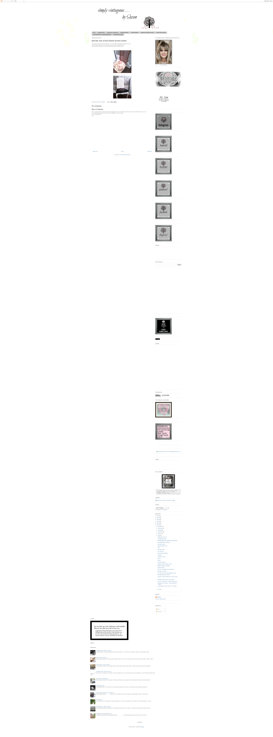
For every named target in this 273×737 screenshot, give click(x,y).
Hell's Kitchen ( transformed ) (102, 678)
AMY (159, 547)
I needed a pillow (161, 549)
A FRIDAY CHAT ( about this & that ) (103, 650)
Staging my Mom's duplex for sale (165, 563)
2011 (158, 524)
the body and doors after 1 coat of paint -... (166, 579)
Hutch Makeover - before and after (103, 706)
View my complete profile (160, 598)
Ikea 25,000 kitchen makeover (164, 542)
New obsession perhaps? (163, 553)
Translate (165, 509)
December (160, 526)
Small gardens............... (101, 699)
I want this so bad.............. (163, 556)
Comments (159, 611)
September (160, 531)
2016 (158, 515)
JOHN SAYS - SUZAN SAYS (112, 32)
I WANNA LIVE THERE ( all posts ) (147, 32)
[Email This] (110, 102)
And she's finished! (161, 562)
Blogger (142, 726)
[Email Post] (108, 101)
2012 (158, 523)
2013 (158, 521)
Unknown (159, 597)
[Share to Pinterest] (116, 102)
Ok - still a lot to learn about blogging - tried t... (167, 573)
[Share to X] (113, 102)
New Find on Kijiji (161, 544)
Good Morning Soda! (162, 538)
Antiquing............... (162, 555)
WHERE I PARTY (101, 32)
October (160, 530)
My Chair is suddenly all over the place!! (166, 569)
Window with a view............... (102, 685)
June (159, 589)
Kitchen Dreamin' (161, 567)
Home (94, 32)
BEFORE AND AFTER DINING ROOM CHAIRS (167, 540)
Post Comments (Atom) (125, 154)
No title (159, 558)
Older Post (149, 151)
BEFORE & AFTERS (124, 32)
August (159, 533)
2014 (158, 519)
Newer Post (95, 151)
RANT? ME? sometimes (161, 32)
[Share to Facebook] (114, 102)
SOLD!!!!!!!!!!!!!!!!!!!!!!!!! (162, 546)
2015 (158, 517)
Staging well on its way (162, 537)
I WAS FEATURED (134, 32)
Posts (158, 609)
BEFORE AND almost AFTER (164, 574)
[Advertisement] (161, 290)
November (160, 528)
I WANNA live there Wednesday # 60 (103, 713)
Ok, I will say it (161, 551)
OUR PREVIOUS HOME (118, 34)
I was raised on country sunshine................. (105, 664)
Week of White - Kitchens (101, 657)
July (159, 535)
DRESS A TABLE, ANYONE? (164, 565)
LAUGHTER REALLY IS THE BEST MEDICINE (102, 34)
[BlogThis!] (112, 102)
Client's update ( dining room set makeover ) (105, 692)
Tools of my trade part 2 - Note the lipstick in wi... (168, 581)
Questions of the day (162, 571)
